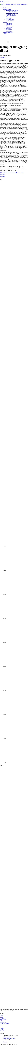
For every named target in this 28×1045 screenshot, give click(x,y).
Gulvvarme (8, 18)
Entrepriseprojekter (7, 9)
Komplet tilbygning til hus (12, 11)
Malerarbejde (9, 29)
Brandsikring (9, 27)
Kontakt (5, 33)
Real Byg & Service (4, 1)
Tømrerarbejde (9, 23)
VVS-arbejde (9, 31)
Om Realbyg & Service (8, 32)
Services (5, 22)
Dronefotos (8, 28)
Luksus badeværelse (10, 14)
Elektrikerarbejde (9, 25)
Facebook (5, 1042)
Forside (4, 7)
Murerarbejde (9, 24)
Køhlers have (9, 16)
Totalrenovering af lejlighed (12, 13)
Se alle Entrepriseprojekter (12, 10)
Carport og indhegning (11, 15)
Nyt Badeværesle (10, 19)
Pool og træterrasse (10, 20)
